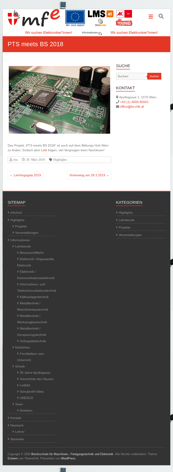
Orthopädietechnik (33, 341)
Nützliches (22, 347)
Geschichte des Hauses (37, 379)
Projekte (21, 226)
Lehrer (20, 431)
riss (15, 159)
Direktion (26, 410)
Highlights (60, 159)
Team (19, 404)
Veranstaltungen (26, 232)
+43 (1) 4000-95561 (134, 102)
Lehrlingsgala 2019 (25, 175)
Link (44, 150)
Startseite (17, 439)
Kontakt (15, 418)
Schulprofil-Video (32, 391)
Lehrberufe (23, 246)
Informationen (20, 240)
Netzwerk (17, 425)
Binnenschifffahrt (32, 252)
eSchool (16, 212)
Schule (20, 366)
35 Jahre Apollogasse (35, 372)
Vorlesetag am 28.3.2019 (89, 175)
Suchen (154, 76)
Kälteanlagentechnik (34, 297)
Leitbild (25, 385)
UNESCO (26, 398)
